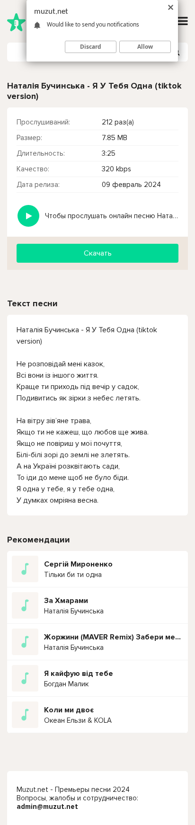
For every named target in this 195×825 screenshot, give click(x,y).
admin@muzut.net (47, 806)
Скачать (98, 253)
